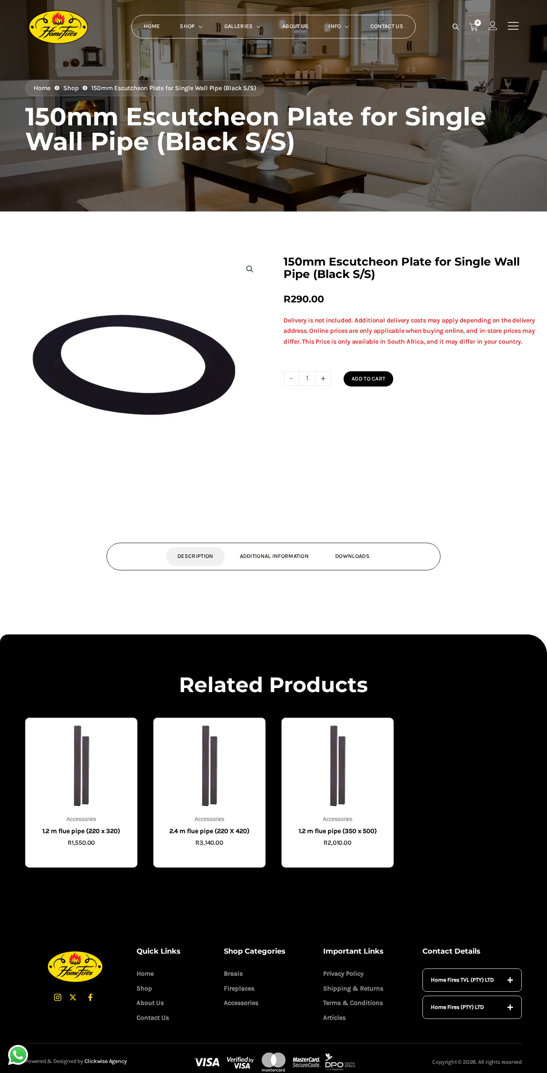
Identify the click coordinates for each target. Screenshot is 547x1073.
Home (152, 26)
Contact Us (386, 26)
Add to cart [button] (81, 855)
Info (334, 26)
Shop (187, 26)
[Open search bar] (456, 26)
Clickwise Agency (105, 1061)
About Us (295, 26)
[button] (250, 269)
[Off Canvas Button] (513, 26)
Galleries (238, 26)
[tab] (472, 980)
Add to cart (368, 378)
